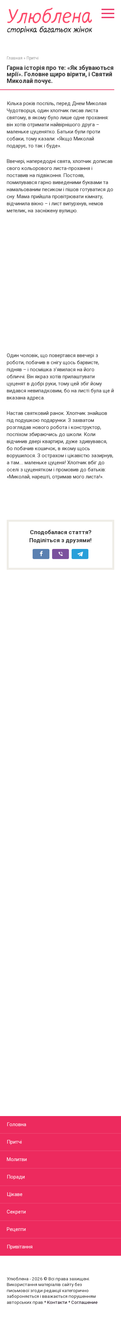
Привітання (20, 1247)
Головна (16, 1124)
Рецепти (16, 1229)
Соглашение (84, 1302)
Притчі (14, 1142)
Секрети (16, 1212)
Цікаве (15, 1194)
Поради (16, 1177)
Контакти (57, 1302)
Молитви (17, 1159)
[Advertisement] (60, 283)
